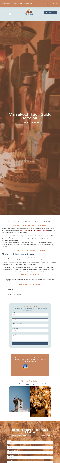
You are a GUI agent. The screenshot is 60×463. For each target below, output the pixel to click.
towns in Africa (43, 230)
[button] (47, 3)
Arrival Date (15, 328)
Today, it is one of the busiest (31, 230)
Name (13, 312)
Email (13, 317)
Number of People (17, 323)
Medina (22, 230)
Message (14, 334)
